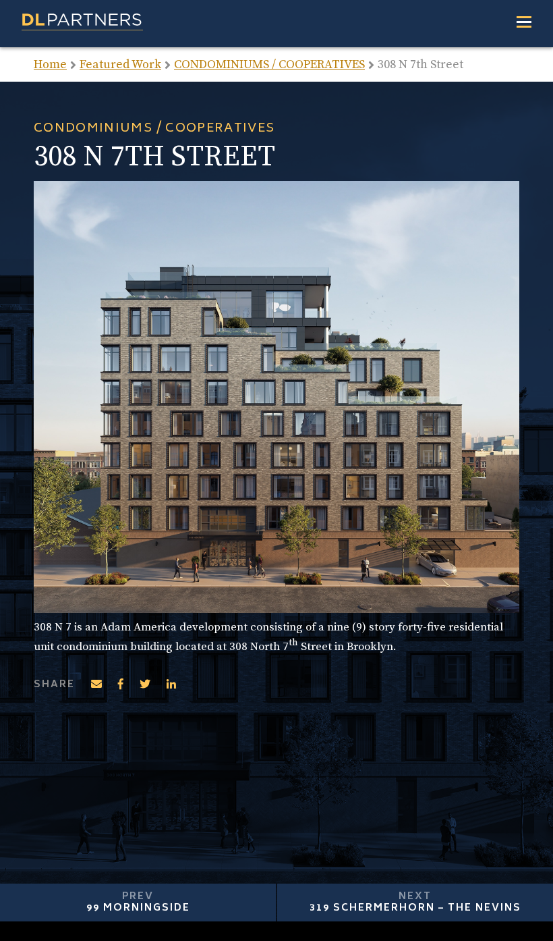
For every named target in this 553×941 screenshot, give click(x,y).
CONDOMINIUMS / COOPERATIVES (269, 64)
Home (50, 64)
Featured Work (120, 64)
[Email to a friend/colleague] (96, 684)
